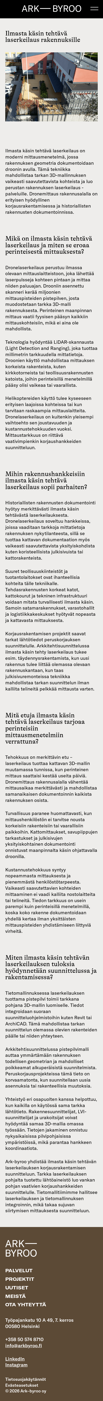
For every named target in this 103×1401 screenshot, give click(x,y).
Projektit (19, 1279)
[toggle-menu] (94, 8)
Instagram (16, 1365)
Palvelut (19, 1270)
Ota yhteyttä (25, 1304)
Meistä (15, 1296)
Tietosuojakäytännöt (25, 1379)
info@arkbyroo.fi (23, 1345)
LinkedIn (15, 1359)
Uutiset (16, 1288)
